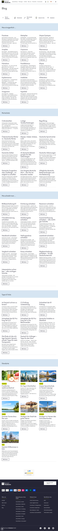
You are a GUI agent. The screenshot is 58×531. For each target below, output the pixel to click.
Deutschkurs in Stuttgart (20, 513)
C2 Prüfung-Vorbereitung (25, 303)
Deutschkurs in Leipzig (20, 518)
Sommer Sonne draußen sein (9, 417)
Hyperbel (24, 92)
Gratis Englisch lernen (34, 502)
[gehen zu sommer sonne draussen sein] (10, 406)
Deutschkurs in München (20, 504)
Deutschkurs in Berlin (20, 501)
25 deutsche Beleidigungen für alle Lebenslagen (28, 155)
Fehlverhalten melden (48, 512)
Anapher (5, 49)
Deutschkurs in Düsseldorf (21, 521)
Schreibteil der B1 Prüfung (45, 303)
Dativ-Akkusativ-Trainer (34, 510)
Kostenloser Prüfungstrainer (35, 505)
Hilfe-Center (4, 502)
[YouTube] (53, 528)
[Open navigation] (55, 1)
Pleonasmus (43, 49)
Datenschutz (46, 505)
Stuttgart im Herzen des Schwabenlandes (47, 417)
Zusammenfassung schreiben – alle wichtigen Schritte (47, 220)
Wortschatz (19, 17)
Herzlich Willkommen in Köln (10, 448)
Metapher (24, 35)
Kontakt (3, 500)
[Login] (47, 1)
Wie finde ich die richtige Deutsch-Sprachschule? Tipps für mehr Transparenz (9, 339)
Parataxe (5, 35)
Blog (3, 507)
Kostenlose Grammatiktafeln (35, 512)
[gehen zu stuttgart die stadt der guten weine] (29, 406)
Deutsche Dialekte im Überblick (46, 319)
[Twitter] (45, 528)
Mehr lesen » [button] (5, 45)
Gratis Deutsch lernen (34, 500)
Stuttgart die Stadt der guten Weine (29, 417)
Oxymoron (24, 49)
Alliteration (43, 78)
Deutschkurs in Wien (20, 506)
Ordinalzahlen (7, 121)
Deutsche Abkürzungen (47, 153)
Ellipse (41, 64)
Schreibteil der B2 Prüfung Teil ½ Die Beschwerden (29, 320)
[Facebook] (41, 528)
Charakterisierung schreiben (8, 219)
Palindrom (5, 64)
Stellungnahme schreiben (26, 237)
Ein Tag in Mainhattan (28, 386)
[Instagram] (49, 528)
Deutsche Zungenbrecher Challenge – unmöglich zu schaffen (9, 172)
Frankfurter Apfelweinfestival (8, 387)
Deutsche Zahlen (8, 153)
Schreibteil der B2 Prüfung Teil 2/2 (10, 319)
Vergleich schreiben (9, 252)
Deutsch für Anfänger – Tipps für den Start (29, 337)
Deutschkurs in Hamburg (20, 509)
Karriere (3, 505)
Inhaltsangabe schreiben (26, 219)
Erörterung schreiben (28, 204)
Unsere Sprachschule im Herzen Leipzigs (46, 387)
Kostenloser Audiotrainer (35, 507)
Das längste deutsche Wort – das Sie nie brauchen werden (28, 172)
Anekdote (24, 78)
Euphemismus (7, 78)
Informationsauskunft (48, 510)
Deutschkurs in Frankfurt (20, 511)
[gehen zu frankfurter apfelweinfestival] (10, 376)
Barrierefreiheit (47, 507)
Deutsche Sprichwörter (47, 137)
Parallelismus (25, 64)
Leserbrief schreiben (46, 236)
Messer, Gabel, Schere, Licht (29, 138)
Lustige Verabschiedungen (27, 122)
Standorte (52, 17)
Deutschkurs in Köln (19, 516)
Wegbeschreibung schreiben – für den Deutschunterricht (46, 253)
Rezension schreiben (46, 204)
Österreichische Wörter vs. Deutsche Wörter (10, 138)
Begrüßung (43, 121)
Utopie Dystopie (45, 35)
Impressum (46, 502)
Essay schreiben (26, 252)
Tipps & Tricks (41, 17)
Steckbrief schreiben (9, 236)
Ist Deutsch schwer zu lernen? (9, 303)
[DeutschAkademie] (6, 1)
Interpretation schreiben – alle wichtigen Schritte (9, 271)
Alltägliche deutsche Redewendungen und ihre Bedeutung (46, 172)
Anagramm (6, 92)
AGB (45, 500)
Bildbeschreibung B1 (9, 204)
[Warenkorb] (45, 1)
